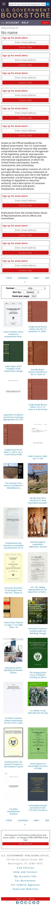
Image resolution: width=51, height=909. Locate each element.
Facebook (17, 902)
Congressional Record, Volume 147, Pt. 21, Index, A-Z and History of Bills (37, 407)
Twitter (21, 902)
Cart (45, 22)
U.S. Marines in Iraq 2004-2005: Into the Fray (38, 711)
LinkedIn (37, 902)
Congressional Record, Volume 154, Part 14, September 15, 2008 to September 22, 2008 (37, 329)
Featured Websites (25, 888)
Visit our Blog (26, 898)
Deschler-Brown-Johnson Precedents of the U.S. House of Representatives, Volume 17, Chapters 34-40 (37, 371)
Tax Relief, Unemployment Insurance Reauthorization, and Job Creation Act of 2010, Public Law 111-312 (13, 811)
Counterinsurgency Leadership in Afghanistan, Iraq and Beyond (38, 544)
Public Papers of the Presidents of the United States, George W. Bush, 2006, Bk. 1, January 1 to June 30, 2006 (13, 368)
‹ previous (23, 277)
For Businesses (25, 880)
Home (4, 28)
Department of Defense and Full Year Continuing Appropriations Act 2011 (13, 417)
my (10, 22)
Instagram (25, 902)
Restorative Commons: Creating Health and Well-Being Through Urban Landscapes (37, 630)
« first (9, 277)
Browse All (13, 28)
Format (10, 288)
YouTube (29, 902)
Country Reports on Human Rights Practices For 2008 (38, 766)
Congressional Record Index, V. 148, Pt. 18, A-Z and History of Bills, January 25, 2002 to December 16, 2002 (13, 452)
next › (37, 277)
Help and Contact (25, 871)
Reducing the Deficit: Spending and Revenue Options (13, 670)
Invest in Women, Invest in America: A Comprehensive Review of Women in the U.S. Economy (13, 334)
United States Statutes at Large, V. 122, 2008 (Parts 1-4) (13, 624)
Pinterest (33, 902)
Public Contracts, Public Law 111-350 (37, 457)
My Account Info (25, 876)
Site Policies (25, 867)
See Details (25, 843)
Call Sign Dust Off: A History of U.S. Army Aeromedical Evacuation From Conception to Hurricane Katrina (38, 500)
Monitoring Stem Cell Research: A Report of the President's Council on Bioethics (13, 764)
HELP (25, 22)
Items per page (21, 296)
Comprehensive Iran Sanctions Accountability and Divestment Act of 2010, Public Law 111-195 (13, 545)
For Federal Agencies (25, 884)
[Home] (25, 16)
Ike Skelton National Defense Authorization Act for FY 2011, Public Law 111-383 (13, 720)
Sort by (17, 292)
